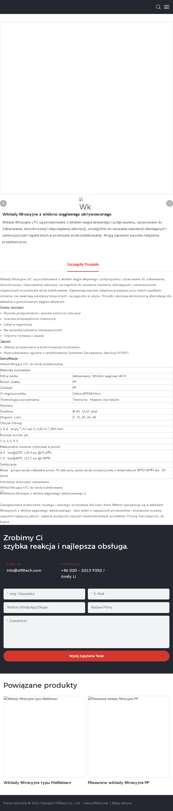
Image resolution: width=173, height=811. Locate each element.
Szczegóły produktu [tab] (83, 264)
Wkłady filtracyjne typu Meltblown (37, 782)
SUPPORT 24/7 (70, 564)
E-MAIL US (13, 564)
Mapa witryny (122, 803)
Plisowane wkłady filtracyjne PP (118, 782)
